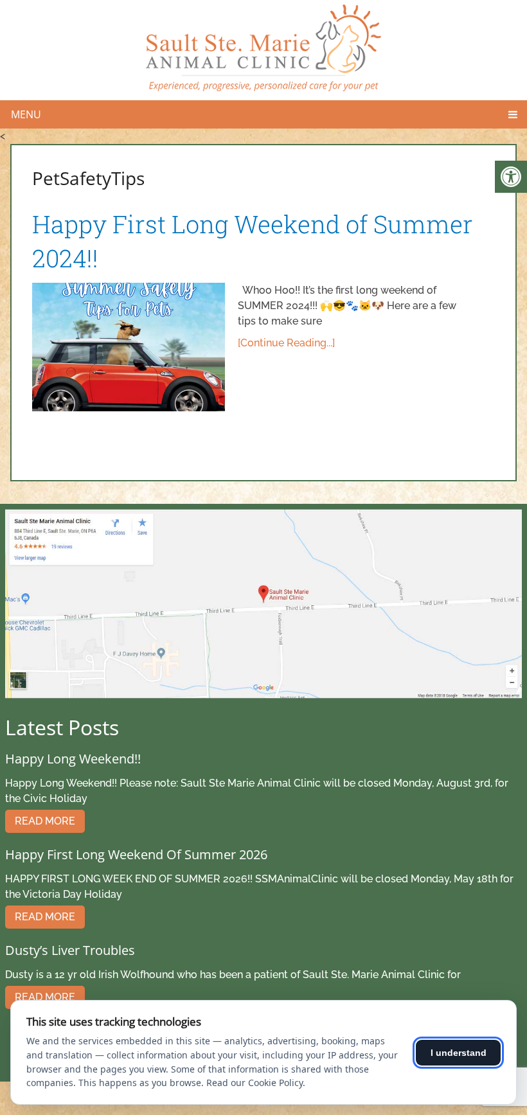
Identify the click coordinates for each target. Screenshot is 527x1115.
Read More (45, 821)
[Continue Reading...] (286, 343)
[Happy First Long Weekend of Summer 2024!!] (128, 347)
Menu (26, 114)
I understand (459, 1053)
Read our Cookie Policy (254, 1082)
